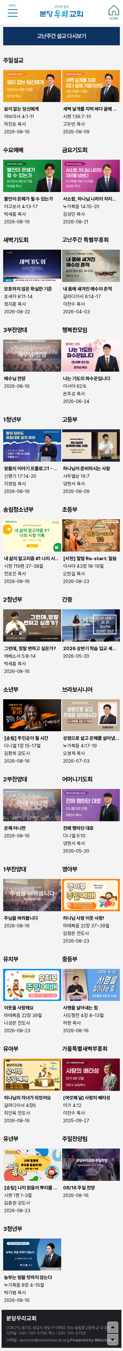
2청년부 (12, 600)
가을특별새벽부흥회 (85, 1049)
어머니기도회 (77, 779)
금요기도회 (74, 150)
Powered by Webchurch (92, 1340)
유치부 (10, 959)
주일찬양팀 (74, 1139)
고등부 (69, 420)
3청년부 (12, 1229)
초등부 (69, 510)
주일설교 (13, 60)
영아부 (69, 869)
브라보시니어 (77, 690)
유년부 (10, 1139)
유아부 (10, 1049)
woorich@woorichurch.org (44, 1340)
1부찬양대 (14, 869)
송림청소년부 (18, 510)
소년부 (10, 690)
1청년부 (12, 420)
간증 (67, 600)
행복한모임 (74, 330)
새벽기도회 (15, 240)
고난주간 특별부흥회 (85, 240)
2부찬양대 (15, 779)
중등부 (69, 959)
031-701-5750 (33, 1333)
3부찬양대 (15, 330)
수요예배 (13, 150)
